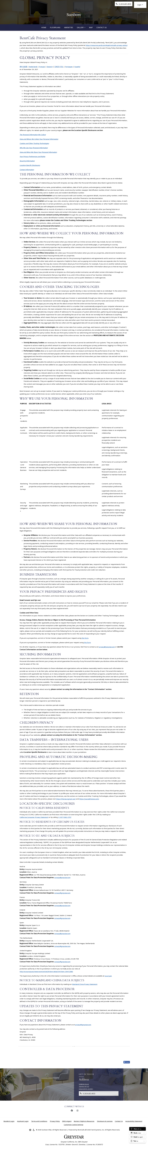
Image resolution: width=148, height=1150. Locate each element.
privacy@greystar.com (107, 647)
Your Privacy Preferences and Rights (32, 157)
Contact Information (27, 170)
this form (85, 638)
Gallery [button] (80, 27)
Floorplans (55, 27)
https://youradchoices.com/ (89, 799)
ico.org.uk (108, 976)
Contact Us (101, 27)
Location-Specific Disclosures (30, 165)
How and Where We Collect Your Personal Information (39, 139)
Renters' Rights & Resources (84, 1121)
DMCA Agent (67, 1121)
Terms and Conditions (39, 1121)
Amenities (68, 27)
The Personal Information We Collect (33, 135)
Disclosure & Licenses (105, 1121)
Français (42, 67)
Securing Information (27, 161)
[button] (140, 5)
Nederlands (33, 67)
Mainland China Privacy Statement (84, 984)
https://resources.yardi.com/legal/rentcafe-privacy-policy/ (107, 45)
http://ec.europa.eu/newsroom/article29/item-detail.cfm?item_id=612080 (46, 971)
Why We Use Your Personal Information (34, 148)
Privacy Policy (55, 1121)
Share (128, 1062)
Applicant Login (23, 1121)
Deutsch (50, 67)
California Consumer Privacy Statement (34, 817)
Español (77, 67)
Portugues (69, 67)
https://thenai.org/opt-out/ (66, 799)
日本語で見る (58, 67)
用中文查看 (23, 67)
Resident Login (9, 1121)
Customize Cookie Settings (73, 1125)
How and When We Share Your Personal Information (38, 152)
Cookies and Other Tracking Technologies (34, 143)
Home (43, 27)
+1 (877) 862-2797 (64, 817)
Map (91, 27)
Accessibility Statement (134, 1121)
